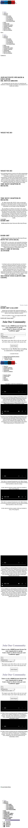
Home (4, 12)
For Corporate (9, 18)
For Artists (8, 16)
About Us (5, 13)
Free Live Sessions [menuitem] (7, 817)
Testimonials (6, 27)
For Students (9, 17)
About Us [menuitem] (5, 801)
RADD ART (6, 23)
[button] (14, 32)
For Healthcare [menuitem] (10, 808)
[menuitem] (6, 821)
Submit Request (14, 345)
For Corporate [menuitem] (9, 806)
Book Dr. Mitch (7, 28)
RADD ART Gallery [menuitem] (8, 813)
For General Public (10, 21)
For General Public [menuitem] (11, 809)
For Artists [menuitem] (9, 804)
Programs (5, 14)
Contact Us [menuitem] (7, 820)
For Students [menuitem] (9, 805)
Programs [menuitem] (5, 803)
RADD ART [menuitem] (6, 812)
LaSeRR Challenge (7, 26)
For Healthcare (9, 19)
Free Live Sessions (7, 30)
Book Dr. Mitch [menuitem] (7, 818)
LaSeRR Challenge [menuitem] (8, 814)
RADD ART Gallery (8, 25)
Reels (4, 22)
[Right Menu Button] (11, 798)
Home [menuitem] (4, 800)
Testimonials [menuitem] (6, 815)
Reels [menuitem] (4, 810)
